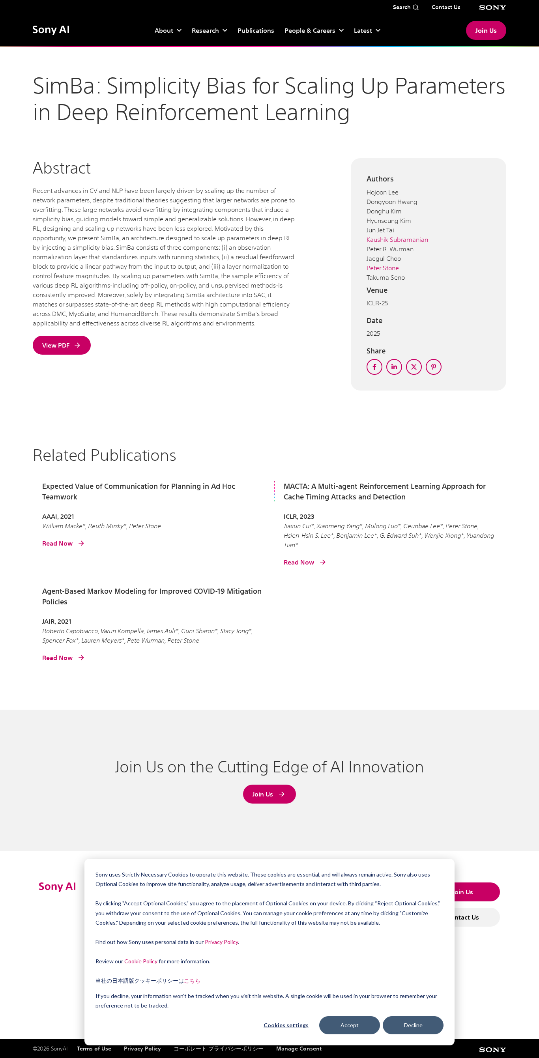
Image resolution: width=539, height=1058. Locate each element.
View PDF (55, 345)
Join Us (486, 30)
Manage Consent (299, 1048)
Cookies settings (286, 1025)
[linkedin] (394, 367)
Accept (350, 1025)
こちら (192, 980)
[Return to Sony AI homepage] (51, 30)
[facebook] (374, 367)
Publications (256, 30)
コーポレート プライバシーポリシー (219, 1048)
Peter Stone (383, 268)
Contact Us (463, 917)
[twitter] (414, 367)
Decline (413, 1025)
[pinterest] (434, 367)
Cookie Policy (140, 961)
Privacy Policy (221, 941)
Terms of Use (94, 1048)
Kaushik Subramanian (397, 239)
